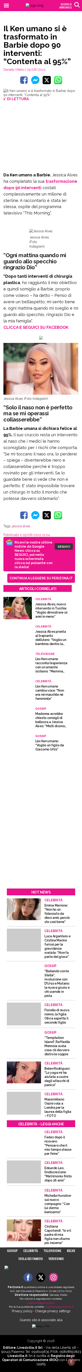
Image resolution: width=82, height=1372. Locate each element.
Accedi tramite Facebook (43, 724)
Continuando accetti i (39, 691)
